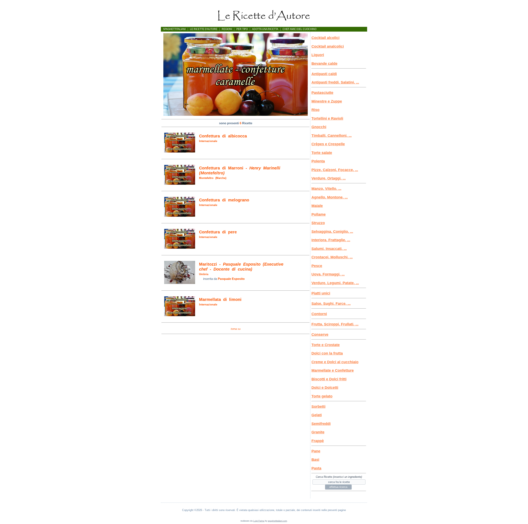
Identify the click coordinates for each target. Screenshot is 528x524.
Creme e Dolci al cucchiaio (334, 362)
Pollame (318, 214)
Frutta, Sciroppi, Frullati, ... (334, 324)
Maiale (317, 206)
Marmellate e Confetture (332, 370)
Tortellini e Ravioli (327, 118)
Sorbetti (318, 407)
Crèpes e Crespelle (328, 144)
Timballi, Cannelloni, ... (331, 136)
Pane (315, 451)
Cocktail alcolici (325, 38)
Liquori (317, 55)
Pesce (316, 266)
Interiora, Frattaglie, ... (330, 240)
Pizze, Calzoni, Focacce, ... (334, 170)
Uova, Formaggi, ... (328, 274)
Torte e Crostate (325, 345)
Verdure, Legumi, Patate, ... (335, 283)
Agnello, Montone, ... (329, 197)
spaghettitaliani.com (277, 521)
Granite (317, 432)
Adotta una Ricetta (265, 29)
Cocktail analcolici (327, 46)
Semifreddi (321, 424)
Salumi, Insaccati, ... (329, 249)
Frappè (317, 441)
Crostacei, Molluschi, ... (332, 257)
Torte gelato (321, 396)
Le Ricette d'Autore (203, 29)
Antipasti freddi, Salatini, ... (335, 82)
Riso (315, 110)
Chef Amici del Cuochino (299, 29)
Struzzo (318, 223)
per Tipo (242, 29)
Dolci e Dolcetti (324, 388)
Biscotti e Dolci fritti (328, 379)
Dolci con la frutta (327, 353)
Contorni (319, 314)
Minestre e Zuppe (326, 101)
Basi (315, 460)
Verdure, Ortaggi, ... (328, 178)
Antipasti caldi (324, 74)
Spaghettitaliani (174, 29)
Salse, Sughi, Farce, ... (331, 304)
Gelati (316, 415)
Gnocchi (318, 127)
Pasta (316, 468)
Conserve (319, 334)
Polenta (318, 161)
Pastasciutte (322, 93)
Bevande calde (324, 64)
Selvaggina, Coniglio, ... (332, 231)
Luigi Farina (258, 521)
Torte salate (321, 153)
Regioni (227, 29)
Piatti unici (320, 293)
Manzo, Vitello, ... (326, 189)
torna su (235, 328)
